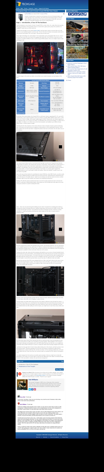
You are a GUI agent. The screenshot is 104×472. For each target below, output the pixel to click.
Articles (17, 8)
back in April (37, 30)
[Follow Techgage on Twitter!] (72, 14)
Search (35, 8)
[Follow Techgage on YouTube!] (75, 14)
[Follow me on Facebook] (32, 390)
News (22, 8)
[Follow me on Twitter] (30, 390)
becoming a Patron (41, 375)
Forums (25, 8)
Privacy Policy (65, 437)
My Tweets (68, 80)
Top (62, 361)
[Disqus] (40, 412)
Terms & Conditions (54, 437)
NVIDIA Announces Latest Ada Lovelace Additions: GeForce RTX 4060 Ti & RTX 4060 (76, 73)
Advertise (45, 437)
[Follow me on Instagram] (35, 390)
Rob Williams (29, 13)
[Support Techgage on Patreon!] (85, 15)
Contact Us (31, 8)
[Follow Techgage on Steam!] (78, 14)
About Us (38, 437)
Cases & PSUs (44, 13)
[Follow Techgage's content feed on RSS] (82, 14)
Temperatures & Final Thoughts (27, 366)
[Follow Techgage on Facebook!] (69, 14)
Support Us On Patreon (44, 8)
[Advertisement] (40, 195)
